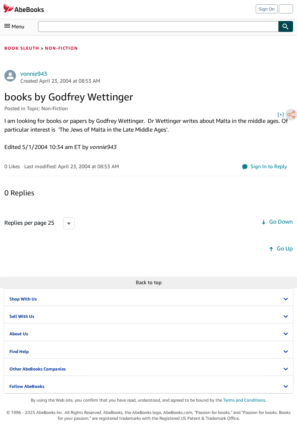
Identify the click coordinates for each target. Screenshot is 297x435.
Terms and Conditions (244, 400)
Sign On (267, 9)
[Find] (286, 26)
